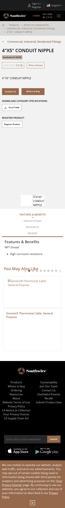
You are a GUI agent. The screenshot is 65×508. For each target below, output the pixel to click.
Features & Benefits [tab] (33, 214)
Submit (53, 439)
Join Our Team (49, 386)
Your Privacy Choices (16, 414)
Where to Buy (16, 386)
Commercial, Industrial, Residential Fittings (31, 28)
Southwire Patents (48, 394)
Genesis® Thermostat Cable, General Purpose (30, 315)
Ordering (16, 390)
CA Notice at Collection (16, 410)
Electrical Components (36, 24)
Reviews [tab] (32, 233)
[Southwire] (15, 16)
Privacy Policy (16, 406)
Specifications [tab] (33, 220)
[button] (33, 91)
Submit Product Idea (49, 402)
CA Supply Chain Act (16, 418)
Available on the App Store (18, 451)
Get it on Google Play (46, 451)
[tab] (29, 271)
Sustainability (48, 382)
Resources (16, 394)
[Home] (3, 25)
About (16, 398)
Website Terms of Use (16, 402)
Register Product (12, 124)
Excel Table (13, 107)
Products (14, 24)
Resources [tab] (32, 227)
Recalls (48, 398)
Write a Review (36, 65)
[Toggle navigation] (58, 16)
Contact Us (10, 91)
